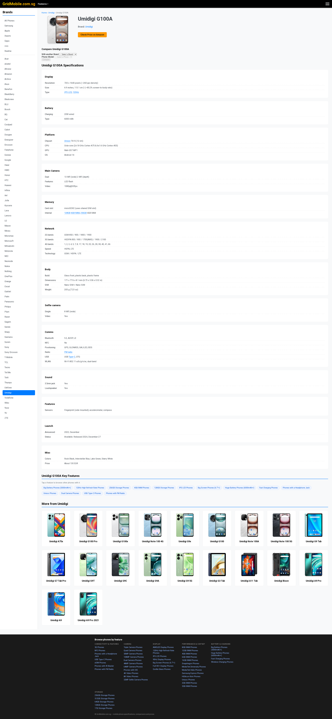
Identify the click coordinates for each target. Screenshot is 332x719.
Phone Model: (48, 57)
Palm (7, 296)
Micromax (9, 236)
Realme (8, 51)
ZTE (6, 418)
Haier (7, 165)
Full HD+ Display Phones (163, 666)
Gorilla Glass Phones (162, 669)
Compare (46, 60)
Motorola (9, 251)
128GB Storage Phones (164, 488)
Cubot (7, 129)
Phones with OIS (131, 670)
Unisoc (67, 141)
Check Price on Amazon (92, 34)
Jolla (7, 200)
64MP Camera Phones (133, 667)
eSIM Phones (100, 663)
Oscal (7, 286)
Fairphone (9, 150)
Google (8, 160)
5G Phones (99, 647)
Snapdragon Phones (190, 663)
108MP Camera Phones (134, 657)
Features (43, 4)
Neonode (9, 261)
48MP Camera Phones (133, 663)
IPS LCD (68, 92)
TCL (6, 362)
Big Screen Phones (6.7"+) (209, 488)
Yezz (7, 408)
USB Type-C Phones (92, 493)
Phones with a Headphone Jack (296, 488)
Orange (8, 281)
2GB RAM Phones (189, 683)
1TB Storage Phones (103, 708)
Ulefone (8, 387)
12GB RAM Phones (190, 650)
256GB (84, 213)
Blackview (9, 99)
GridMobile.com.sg (19, 4)
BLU (6, 104)
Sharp (7, 332)
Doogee (8, 134)
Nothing (8, 271)
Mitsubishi (9, 246)
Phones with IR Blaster (104, 666)
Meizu (7, 231)
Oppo (7, 41)
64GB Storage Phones (104, 702)
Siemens (9, 337)
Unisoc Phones (50, 493)
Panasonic (9, 301)
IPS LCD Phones (186, 488)
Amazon (8, 74)
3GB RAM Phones (189, 686)
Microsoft (9, 241)
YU (6, 413)
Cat (6, 119)
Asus (7, 84)
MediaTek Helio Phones (192, 670)
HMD (7, 170)
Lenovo (8, 215)
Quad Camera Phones (133, 650)
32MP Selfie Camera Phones (136, 680)
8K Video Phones (131, 676)
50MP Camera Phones (133, 654)
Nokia (7, 266)
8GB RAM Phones (189, 647)
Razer (7, 317)
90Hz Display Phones (162, 659)
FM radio (68, 352)
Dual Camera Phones (70, 493)
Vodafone (9, 398)
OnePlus (8, 276)
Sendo (7, 327)
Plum (7, 312)
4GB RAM (75, 213)
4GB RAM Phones (141, 488)
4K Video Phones (131, 673)
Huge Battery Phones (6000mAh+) (239, 488)
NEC (6, 256)
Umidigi (8, 392)
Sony (7, 347)
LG (6, 220)
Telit (6, 377)
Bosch (7, 109)
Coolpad (8, 124)
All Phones (9, 20)
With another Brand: (50, 54)
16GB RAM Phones (190, 660)
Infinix (7, 190)
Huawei (8, 185)
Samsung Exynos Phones (193, 673)
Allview (8, 69)
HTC (6, 180)
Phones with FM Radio (115, 493)
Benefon (8, 89)
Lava (7, 210)
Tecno (7, 367)
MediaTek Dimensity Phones (194, 667)
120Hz (76, 92)
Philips (8, 306)
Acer (7, 59)
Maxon (8, 226)
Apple (7, 31)
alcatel (8, 64)
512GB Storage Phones (105, 698)
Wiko (7, 403)
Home (44, 13)
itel (6, 195)
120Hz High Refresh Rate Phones (90, 488)
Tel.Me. (8, 372)
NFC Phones (100, 650)
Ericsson (8, 145)
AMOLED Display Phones (163, 647)
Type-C (72, 357)
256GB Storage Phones (119, 488)
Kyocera (8, 205)
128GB (67, 213)
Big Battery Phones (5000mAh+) (57, 488)
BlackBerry (9, 94)
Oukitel (8, 291)
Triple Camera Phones (133, 647)
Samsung (9, 26)
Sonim (7, 342)
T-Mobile (9, 357)
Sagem (8, 322)
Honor (7, 175)
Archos (8, 79)
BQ (6, 114)
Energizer (9, 140)
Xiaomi (8, 36)
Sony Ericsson (11, 352)
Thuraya (8, 382)
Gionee (8, 155)
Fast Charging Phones (268, 488)
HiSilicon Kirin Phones (191, 676)
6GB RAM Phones (189, 657)
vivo (6, 46)
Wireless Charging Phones (222, 662)
